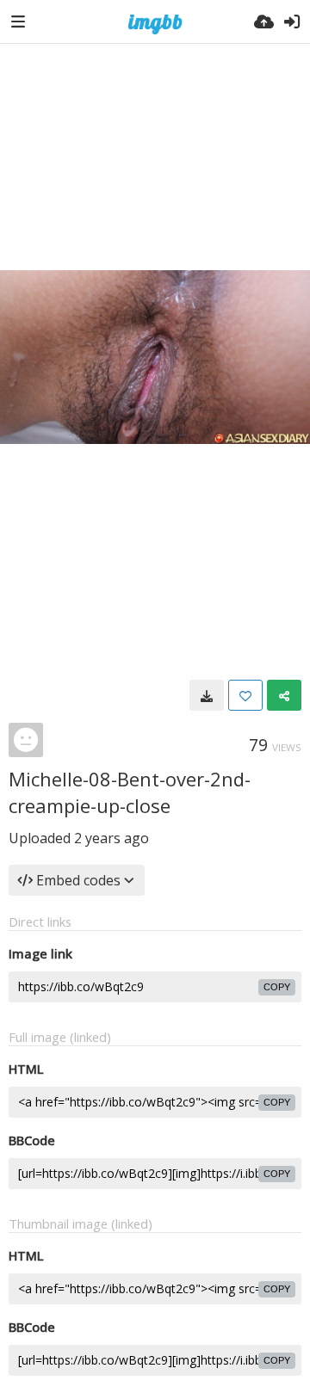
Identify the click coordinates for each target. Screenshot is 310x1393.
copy (277, 987)
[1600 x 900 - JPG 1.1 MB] (206, 695)
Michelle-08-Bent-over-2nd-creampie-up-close (130, 792)
